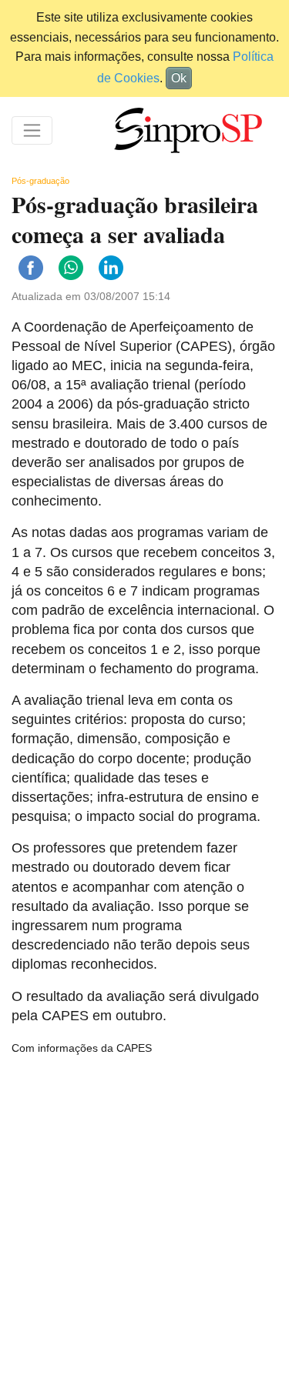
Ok (179, 78)
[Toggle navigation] (32, 130)
